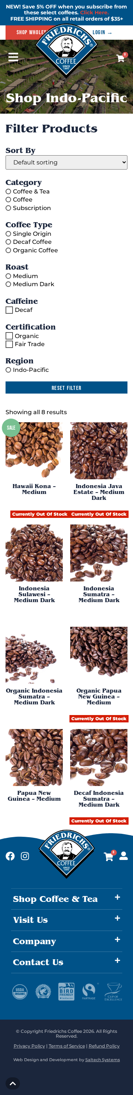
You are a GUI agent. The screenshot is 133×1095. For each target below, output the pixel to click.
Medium (25, 276)
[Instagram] (25, 856)
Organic (27, 335)
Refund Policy (104, 1046)
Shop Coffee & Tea (55, 899)
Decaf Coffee (32, 241)
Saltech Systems (102, 1059)
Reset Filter (66, 388)
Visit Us (30, 920)
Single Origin (32, 233)
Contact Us (38, 962)
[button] (66, 899)
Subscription (32, 207)
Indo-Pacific (31, 369)
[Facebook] (10, 856)
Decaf (24, 309)
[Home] (66, 77)
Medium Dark (33, 284)
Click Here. (94, 12)
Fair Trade (30, 344)
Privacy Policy (29, 1046)
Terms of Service (67, 1046)
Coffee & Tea (31, 191)
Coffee (23, 199)
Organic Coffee (35, 249)
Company (34, 941)
